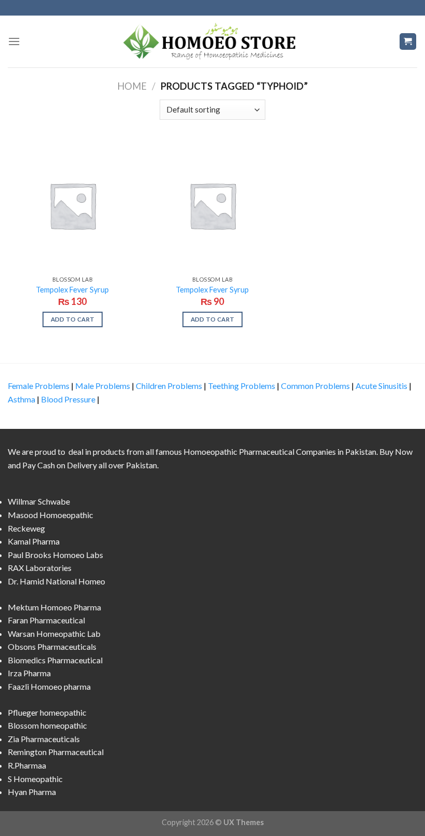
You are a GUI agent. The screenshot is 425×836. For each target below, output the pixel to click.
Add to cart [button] (73, 319)
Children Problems (169, 386)
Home (132, 86)
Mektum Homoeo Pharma (54, 607)
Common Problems (315, 386)
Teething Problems (241, 386)
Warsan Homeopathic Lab (54, 633)
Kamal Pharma (34, 541)
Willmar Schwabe (39, 501)
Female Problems (38, 386)
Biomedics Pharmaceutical (55, 660)
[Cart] (408, 41)
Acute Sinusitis (381, 386)
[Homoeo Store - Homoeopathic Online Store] (212, 41)
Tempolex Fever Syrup (72, 289)
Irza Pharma (29, 673)
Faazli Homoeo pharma (49, 686)
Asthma (21, 399)
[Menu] (14, 41)
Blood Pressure (68, 399)
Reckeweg (26, 528)
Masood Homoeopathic (50, 515)
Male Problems (102, 386)
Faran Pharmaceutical (46, 620)
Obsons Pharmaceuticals (52, 646)
